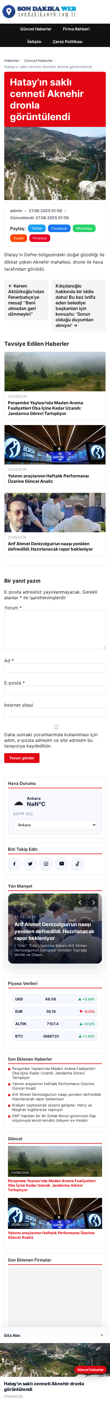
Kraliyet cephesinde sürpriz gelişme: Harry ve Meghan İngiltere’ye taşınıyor (52, 1107)
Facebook (59, 228)
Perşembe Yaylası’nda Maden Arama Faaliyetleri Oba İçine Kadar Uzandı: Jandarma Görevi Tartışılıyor (53, 1073)
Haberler (11, 60)
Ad (9, 660)
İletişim (34, 41)
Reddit (19, 238)
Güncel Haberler (36, 28)
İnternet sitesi (18, 705)
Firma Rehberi (76, 28)
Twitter (36, 228)
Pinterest (40, 238)
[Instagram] (45, 863)
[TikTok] (77, 863)
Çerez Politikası (68, 41)
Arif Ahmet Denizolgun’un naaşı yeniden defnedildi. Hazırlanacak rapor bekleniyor (57, 1096)
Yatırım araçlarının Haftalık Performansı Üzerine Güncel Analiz (53, 1085)
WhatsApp (84, 228)
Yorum (13, 607)
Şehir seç (23, 814)
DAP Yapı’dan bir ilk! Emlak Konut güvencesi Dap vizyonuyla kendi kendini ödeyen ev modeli (54, 1118)
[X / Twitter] (30, 863)
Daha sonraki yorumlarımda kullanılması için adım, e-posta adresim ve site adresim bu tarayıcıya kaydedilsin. (51, 740)
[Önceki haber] (81, 902)
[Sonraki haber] (93, 902)
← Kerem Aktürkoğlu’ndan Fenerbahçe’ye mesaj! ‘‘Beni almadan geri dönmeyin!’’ (26, 300)
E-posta (14, 683)
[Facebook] (14, 863)
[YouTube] (61, 863)
